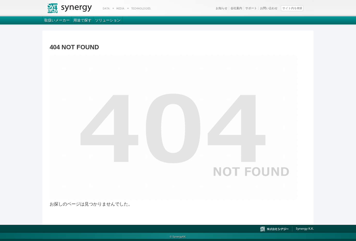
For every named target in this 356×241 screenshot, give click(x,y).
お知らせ (221, 8)
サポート (251, 8)
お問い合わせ (269, 8)
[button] (311, 7)
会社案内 (236, 8)
